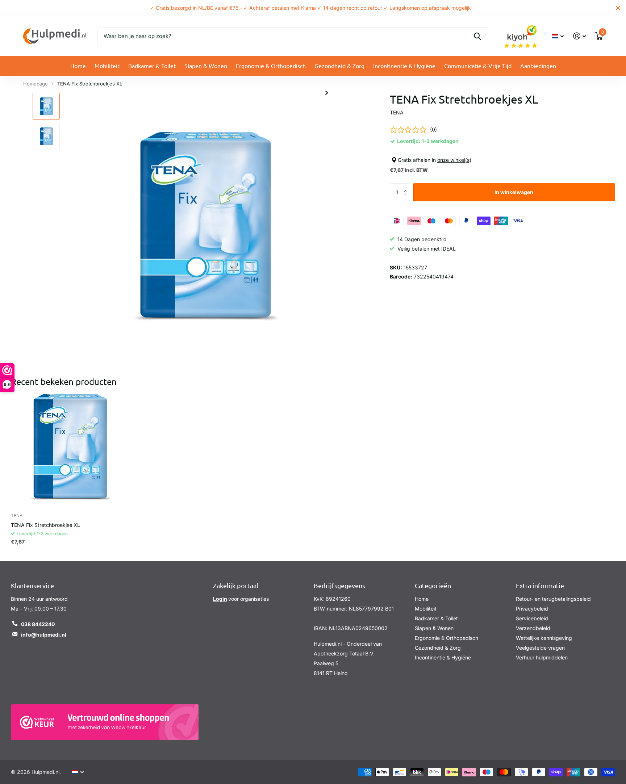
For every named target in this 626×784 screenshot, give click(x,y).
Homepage (35, 84)
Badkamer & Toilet (152, 65)
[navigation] (46, 106)
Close (618, 8)
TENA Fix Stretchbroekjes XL (45, 525)
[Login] (579, 36)
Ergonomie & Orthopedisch (271, 65)
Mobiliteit (107, 65)
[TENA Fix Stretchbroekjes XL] (69, 449)
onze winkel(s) (454, 160)
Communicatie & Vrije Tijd (478, 65)
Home (78, 65)
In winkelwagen (513, 192)
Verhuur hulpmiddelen (542, 657)
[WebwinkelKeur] (105, 722)
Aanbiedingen (538, 65)
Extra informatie (540, 585)
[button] (407, 186)
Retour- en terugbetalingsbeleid (553, 599)
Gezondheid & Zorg (339, 65)
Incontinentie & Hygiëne (404, 65)
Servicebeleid (532, 618)
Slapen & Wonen (205, 65)
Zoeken (477, 36)
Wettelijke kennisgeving (544, 638)
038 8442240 (38, 624)
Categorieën (433, 585)
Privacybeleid (532, 608)
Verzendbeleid (533, 628)
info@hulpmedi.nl (43, 635)
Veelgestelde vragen (540, 648)
